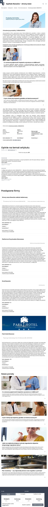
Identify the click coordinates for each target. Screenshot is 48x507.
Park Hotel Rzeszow (8, 334)
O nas (2, 491)
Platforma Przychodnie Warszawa (13, 239)
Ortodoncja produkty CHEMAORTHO (16, 126)
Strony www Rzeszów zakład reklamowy (15, 197)
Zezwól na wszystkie (37, 504)
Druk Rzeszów (6, 281)
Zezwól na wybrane (26, 504)
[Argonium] (5, 505)
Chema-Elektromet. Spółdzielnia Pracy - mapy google (37, 134)
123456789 (23, 201)
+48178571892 (29, 338)
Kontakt (27, 491)
